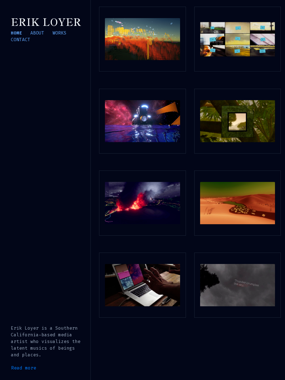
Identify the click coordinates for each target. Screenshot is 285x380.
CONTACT (20, 40)
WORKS (60, 33)
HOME (16, 33)
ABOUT (37, 33)
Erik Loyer (46, 21)
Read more (23, 368)
